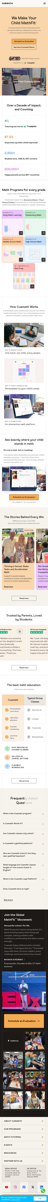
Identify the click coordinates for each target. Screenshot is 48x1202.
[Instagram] (15, 1187)
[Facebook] (24, 1187)
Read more (8, 587)
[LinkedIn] (41, 1187)
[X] (32, 1187)
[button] (24, 81)
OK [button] (40, 1198)
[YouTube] (6, 1187)
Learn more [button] (15, 1199)
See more (8, 900)
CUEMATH (7, 3)
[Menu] (44, 3)
